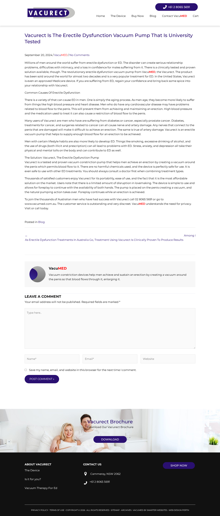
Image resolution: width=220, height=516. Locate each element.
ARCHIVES (126, 510)
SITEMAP (115, 510)
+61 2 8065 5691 (100, 481)
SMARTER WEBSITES (157, 510)
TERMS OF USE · (58, 510)
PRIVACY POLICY (39, 510)
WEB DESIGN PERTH (179, 510)
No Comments (79, 55)
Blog (41, 222)
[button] (110, 439)
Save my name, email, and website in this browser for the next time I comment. (82, 370)
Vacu (60, 55)
